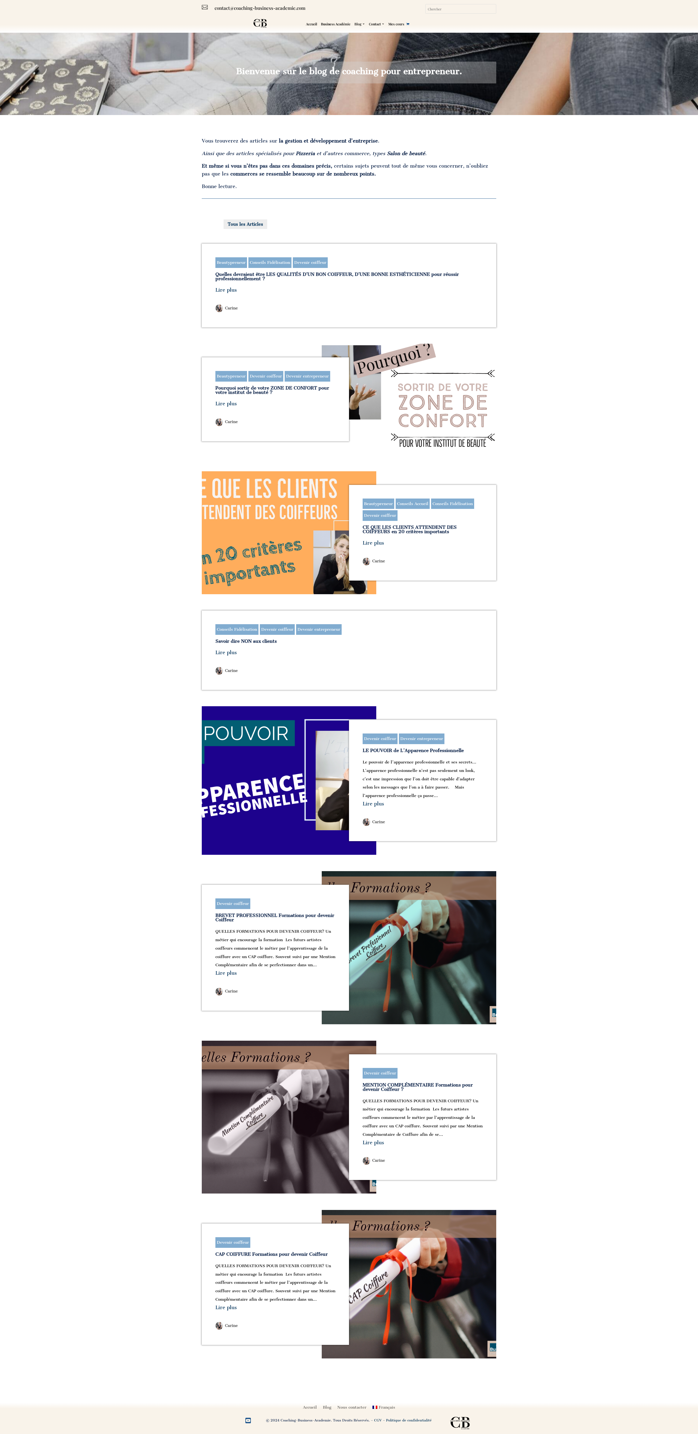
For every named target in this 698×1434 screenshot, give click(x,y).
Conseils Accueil (412, 503)
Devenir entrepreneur (307, 376)
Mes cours (396, 24)
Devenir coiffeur (310, 262)
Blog (357, 24)
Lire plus (226, 290)
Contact (375, 24)
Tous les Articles (245, 224)
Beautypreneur (231, 262)
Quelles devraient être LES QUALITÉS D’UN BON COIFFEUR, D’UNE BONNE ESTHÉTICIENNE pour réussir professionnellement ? (337, 276)
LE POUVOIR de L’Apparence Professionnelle (413, 750)
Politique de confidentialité (409, 1420)
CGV (378, 1420)
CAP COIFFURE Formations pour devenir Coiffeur (271, 1254)
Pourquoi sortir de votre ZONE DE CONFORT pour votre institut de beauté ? (272, 390)
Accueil (311, 24)
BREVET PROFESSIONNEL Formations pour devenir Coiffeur (274, 917)
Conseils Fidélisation (270, 262)
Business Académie (335, 24)
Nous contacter (351, 1407)
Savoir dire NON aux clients (246, 641)
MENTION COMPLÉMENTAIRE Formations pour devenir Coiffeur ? (418, 1087)
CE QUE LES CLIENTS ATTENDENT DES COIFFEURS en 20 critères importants (410, 529)
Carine (231, 308)
